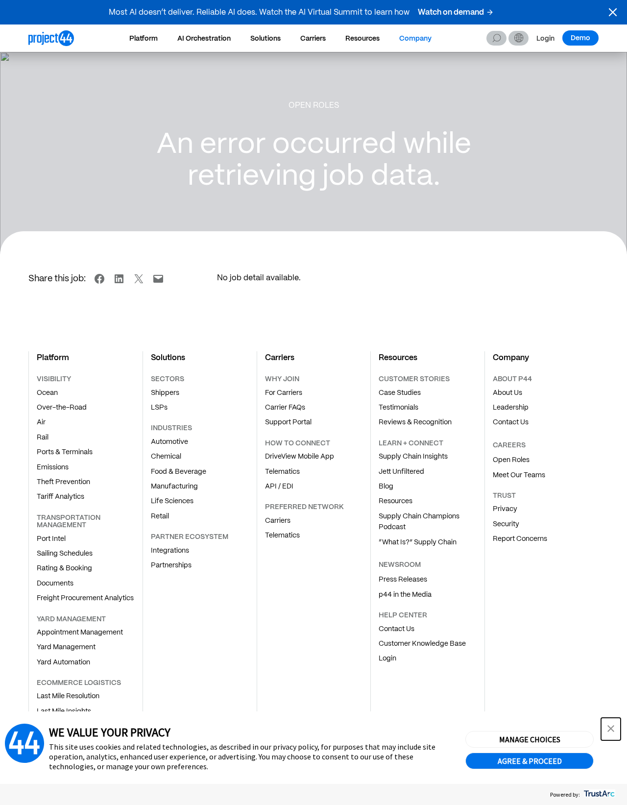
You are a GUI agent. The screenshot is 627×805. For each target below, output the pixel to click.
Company (415, 38)
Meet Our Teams (519, 474)
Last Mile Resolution (68, 695)
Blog (386, 486)
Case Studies (400, 392)
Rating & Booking (64, 567)
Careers (509, 444)
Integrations (170, 550)
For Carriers (283, 392)
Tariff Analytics (60, 496)
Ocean (47, 392)
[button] (613, 12)
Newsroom (400, 564)
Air (41, 421)
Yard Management (66, 646)
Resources (362, 38)
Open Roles (511, 459)
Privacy (505, 508)
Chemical (166, 456)
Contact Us (396, 628)
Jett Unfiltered (401, 471)
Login (545, 38)
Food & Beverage (178, 471)
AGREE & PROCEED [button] (530, 761)
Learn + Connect (411, 443)
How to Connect (297, 443)
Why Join (282, 378)
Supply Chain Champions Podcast (419, 521)
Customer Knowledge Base (422, 643)
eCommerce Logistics (79, 682)
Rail (42, 437)
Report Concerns (520, 538)
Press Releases (403, 579)
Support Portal (288, 421)
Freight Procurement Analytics (85, 597)
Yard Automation (63, 662)
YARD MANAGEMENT (71, 618)
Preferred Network (304, 506)
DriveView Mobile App (299, 456)
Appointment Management (80, 632)
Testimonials (398, 407)
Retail (160, 516)
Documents (55, 583)
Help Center (403, 614)
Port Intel (51, 538)
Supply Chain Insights (413, 456)
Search (496, 38)
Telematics (282, 471)
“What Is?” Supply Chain (418, 541)
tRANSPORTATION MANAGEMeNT (68, 521)
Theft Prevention (63, 481)
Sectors (167, 378)
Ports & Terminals (65, 451)
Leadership (511, 407)
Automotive (169, 441)
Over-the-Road (62, 407)
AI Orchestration (204, 38)
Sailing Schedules (65, 553)
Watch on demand (451, 12)
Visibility (54, 378)
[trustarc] (598, 794)
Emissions (53, 467)
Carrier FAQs (285, 407)
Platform (143, 38)
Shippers (165, 392)
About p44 (512, 378)
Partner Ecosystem (189, 536)
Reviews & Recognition (415, 421)
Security (506, 523)
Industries (171, 427)
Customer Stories (414, 378)
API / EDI (279, 486)
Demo (580, 37)
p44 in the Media (405, 594)
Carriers (313, 38)
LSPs (159, 407)
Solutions (265, 38)
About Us (507, 392)
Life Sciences (172, 500)
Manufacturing (174, 486)
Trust (504, 495)
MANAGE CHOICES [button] (529, 739)
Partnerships (171, 565)
